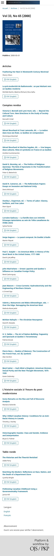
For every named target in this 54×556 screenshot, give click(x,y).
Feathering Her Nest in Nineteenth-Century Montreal (25, 72)
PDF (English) (11, 79)
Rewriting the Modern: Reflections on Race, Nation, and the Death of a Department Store (27, 473)
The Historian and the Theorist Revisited (20, 457)
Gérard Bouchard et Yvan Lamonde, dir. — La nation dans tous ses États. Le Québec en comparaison (25, 131)
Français (7, 515)
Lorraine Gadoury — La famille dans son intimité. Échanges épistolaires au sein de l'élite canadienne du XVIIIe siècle (26, 220)
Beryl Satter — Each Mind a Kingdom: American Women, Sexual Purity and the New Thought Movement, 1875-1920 (27, 370)
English (7, 511)
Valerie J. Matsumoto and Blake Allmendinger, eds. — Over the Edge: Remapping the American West (26, 303)
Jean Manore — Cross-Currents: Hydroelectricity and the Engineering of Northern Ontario (27, 286)
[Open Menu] (2, 2)
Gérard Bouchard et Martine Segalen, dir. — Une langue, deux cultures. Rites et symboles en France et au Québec (27, 148)
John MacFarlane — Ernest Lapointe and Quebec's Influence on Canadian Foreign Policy (24, 269)
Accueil (5, 8)
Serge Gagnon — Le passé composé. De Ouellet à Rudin (26, 237)
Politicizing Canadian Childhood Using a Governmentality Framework (20, 490)
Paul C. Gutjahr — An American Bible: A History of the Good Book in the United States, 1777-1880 (26, 253)
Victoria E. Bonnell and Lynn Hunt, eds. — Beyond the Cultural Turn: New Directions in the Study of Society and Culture (26, 113)
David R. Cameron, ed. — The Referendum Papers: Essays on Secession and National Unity (24, 185)
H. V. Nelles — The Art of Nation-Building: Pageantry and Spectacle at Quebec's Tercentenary (25, 335)
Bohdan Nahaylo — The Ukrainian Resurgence (22, 319)
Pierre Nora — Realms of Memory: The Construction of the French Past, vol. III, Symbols (26, 352)
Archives (14, 8)
